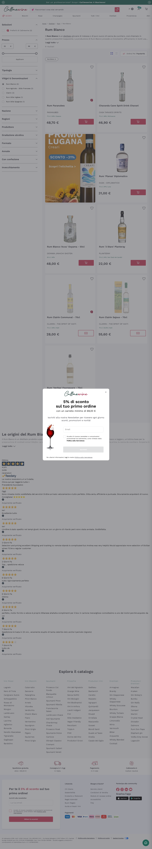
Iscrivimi (83, 449)
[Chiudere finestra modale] (105, 392)
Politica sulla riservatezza (83, 457)
